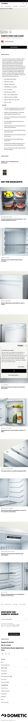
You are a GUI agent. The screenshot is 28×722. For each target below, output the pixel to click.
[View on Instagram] (2, 653)
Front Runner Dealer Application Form (12, 648)
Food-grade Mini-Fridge (10, 79)
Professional (8, 6)
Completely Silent (8, 81)
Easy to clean (7, 102)
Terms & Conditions (5, 682)
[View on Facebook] (5, 653)
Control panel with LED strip (11, 99)
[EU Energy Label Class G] (2, 41)
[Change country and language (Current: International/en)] (26, 1)
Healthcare (15, 6)
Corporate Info (4, 685)
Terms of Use (3, 679)
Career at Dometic (9, 702)
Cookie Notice (4, 673)
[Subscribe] (25, 619)
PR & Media (7, 696)
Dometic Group (8, 688)
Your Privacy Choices (13, 375)
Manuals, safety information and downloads (10, 162)
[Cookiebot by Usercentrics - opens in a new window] (17, 346)
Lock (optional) (8, 89)
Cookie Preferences (5, 676)
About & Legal (4, 667)
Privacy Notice (4, 670)
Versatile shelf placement (11, 97)
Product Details (5, 54)
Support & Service (7, 642)
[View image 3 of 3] (10, 32)
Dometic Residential (9, 665)
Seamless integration (9, 84)
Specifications (4, 156)
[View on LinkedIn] (9, 653)
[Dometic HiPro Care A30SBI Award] (4, 172)
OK (14, 370)
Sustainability (4, 693)
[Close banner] (26, 345)
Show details (21, 366)
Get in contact (14, 47)
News (6, 662)
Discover (3, 659)
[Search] (23, 3)
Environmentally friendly (10, 86)
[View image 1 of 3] (2, 32)
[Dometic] (4, 3)
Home (2, 6)
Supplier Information (5, 691)
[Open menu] (26, 3)
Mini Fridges (22, 6)
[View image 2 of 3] (6, 32)
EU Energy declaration (9, 41)
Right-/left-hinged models (11, 94)
